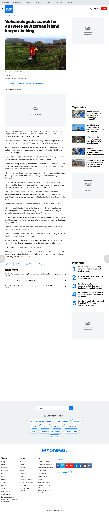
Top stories (79, 107)
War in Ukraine (62, 421)
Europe (3, 462)
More (39, 458)
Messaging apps (25, 479)
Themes (4, 458)
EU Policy (4, 470)
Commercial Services (45, 464)
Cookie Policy (42, 470)
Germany (45, 431)
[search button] (66, 2)
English (6, 2)
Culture (3, 485)
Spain (34, 431)
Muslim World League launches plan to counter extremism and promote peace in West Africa (33, 275)
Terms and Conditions (45, 467)
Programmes (5, 491)
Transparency (42, 476)
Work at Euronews (44, 482)
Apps (21, 476)
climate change (71, 431)
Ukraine (57, 426)
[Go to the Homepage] (9, 9)
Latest (21, 470)
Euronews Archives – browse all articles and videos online (9, 499)
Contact (40, 479)
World (16, 16)
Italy (34, 426)
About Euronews (43, 462)
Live (104, 8)
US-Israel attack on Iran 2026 (40, 421)
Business (4, 467)
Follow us (22, 473)
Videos (3, 488)
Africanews (23, 485)
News (10, 16)
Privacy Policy (42, 473)
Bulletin (21, 464)
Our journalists (6, 494)
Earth (3, 473)
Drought (45, 426)
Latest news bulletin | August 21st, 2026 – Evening (22, 281)
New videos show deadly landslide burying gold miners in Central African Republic (30, 287)
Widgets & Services (26, 482)
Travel (3, 482)
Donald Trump (71, 426)
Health (57, 431)
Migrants (54, 436)
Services (22, 458)
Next (3, 476)
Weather (22, 467)
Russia (76, 421)
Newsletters (62, 472)
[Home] (5, 16)
